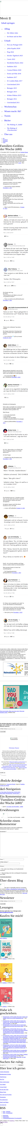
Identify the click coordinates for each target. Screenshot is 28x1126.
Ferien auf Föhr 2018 (14, 74)
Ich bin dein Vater (4, 1089)
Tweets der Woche (11, 784)
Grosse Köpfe (3, 1087)
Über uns (8, 134)
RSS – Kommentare (7, 1113)
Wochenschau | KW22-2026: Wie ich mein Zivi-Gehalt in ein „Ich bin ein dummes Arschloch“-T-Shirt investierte (14, 1022)
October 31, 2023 (21, 508)
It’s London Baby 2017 (14, 81)
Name (2, 859)
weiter (19, 163)
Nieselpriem (3, 1097)
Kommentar (3, 831)
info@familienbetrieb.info (6, 912)
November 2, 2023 (7, 187)
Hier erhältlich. (3, 938)
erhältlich (4, 958)
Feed (4, 142)
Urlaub (7, 40)
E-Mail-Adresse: (4, 728)
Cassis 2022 (11, 59)
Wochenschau (10, 106)
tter (3, 138)
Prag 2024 (10, 52)
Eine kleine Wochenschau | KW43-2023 (10, 792)
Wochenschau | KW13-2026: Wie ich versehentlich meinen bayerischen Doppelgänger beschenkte (15, 1051)
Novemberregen (4, 1099)
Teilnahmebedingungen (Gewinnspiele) (12, 1118)
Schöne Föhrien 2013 (14, 95)
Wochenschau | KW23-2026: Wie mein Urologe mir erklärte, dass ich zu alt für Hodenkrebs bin (15, 1017)
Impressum (5, 1115)
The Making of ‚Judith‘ (14, 125)
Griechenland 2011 (13, 102)
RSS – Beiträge (6, 1111)
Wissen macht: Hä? (12, 111)
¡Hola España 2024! (13, 48)
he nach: (2, 1065)
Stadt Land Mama (4, 1102)
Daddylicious (3, 1076)
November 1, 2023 (7, 300)
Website (2, 866)
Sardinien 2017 (12, 77)
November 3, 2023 (17, 612)
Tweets (7, 116)
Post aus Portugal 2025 (14, 45)
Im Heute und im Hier (14, 36)
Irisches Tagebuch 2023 (15, 55)
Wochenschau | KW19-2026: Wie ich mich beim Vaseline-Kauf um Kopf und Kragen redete (14, 1025)
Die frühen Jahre (12, 33)
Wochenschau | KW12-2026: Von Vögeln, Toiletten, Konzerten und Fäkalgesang (15, 1055)
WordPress (11, 1120)
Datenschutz (6, 1116)
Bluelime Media (4, 1122)
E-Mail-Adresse (4, 862)
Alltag (7, 29)
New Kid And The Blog (5, 1094)
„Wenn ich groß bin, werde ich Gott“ (17, 761)
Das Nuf (2, 1079)
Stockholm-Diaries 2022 (15, 63)
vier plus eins (3, 1104)
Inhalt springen (8, 23)
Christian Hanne (24, 152)
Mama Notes (3, 1092)
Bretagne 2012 (12, 99)
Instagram (5, 141)
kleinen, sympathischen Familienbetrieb (15, 889)
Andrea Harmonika (4, 1071)
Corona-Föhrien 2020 (14, 70)
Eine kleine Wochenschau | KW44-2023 (10, 793)
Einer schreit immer (4, 1082)
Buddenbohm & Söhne (5, 1074)
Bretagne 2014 (12, 92)
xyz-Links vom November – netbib (14, 806)
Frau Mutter (3, 1084)
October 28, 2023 (7, 337)
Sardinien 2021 (12, 66)
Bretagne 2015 (12, 88)
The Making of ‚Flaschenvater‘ (12, 129)
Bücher (7, 120)
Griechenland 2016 (13, 84)
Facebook (5, 139)
